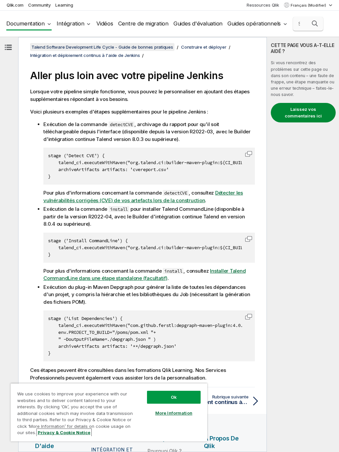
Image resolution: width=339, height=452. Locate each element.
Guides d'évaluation (197, 23)
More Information (173, 413)
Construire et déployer (203, 47)
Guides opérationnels (254, 23)
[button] (315, 23)
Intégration (70, 23)
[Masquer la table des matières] (8, 47)
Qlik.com (15, 5)
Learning (64, 5)
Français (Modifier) (309, 5)
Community (39, 5)
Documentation (25, 23)
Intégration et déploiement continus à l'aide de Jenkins (85, 55)
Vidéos (104, 23)
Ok (174, 397)
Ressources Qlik (263, 5)
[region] (109, 412)
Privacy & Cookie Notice (64, 432)
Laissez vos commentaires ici (303, 112)
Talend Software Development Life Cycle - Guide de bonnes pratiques (102, 47)
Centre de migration (143, 23)
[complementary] (303, 244)
